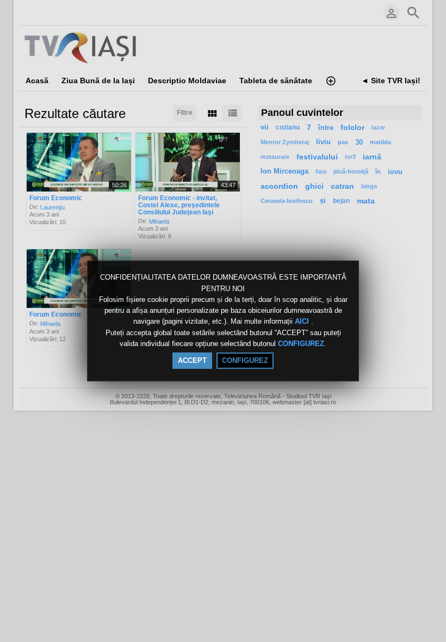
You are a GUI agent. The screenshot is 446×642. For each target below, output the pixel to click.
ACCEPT (192, 360)
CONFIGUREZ (301, 343)
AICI (303, 322)
